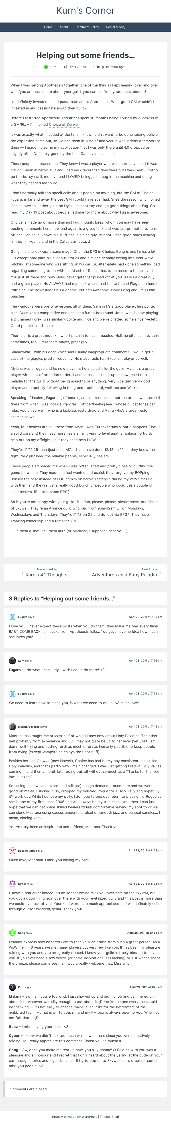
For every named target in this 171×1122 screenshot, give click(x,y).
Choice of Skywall (64, 124)
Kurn (53, 67)
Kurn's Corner (85, 10)
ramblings (117, 67)
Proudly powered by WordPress (75, 1116)
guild (105, 67)
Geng (21, 933)
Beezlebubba (26, 850)
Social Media (115, 27)
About (64, 27)
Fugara (22, 617)
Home (48, 27)
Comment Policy (87, 27)
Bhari (115, 1116)
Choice (16, 222)
